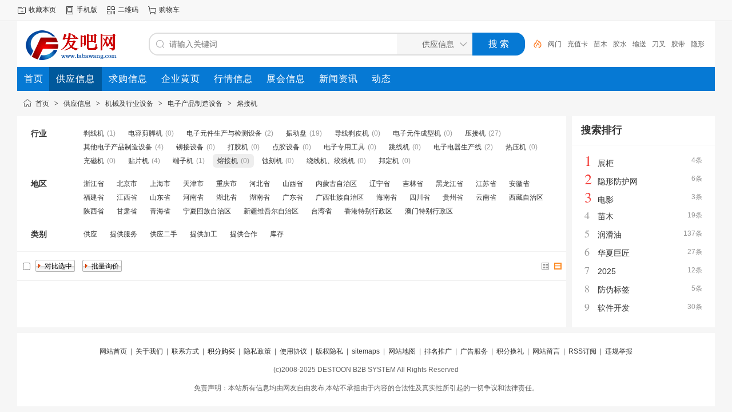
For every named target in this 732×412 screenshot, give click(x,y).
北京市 (127, 184)
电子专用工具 (344, 147)
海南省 (386, 197)
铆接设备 (190, 147)
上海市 (160, 184)
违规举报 (618, 351)
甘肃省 (127, 211)
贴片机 (138, 161)
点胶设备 (286, 147)
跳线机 (399, 147)
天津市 (193, 184)
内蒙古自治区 (336, 184)
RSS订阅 (582, 351)
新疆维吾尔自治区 (271, 211)
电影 (606, 199)
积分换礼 (510, 351)
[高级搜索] (533, 44)
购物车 (169, 10)
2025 (607, 271)
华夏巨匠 (614, 253)
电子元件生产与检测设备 (224, 133)
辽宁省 (379, 184)
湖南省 (259, 197)
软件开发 (614, 307)
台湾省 (321, 211)
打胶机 (238, 147)
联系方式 (185, 351)
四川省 (419, 197)
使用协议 (293, 351)
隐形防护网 (618, 181)
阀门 (555, 44)
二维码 (128, 10)
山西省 (293, 184)
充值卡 (577, 44)
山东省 (160, 197)
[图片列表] (545, 266)
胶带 (678, 44)
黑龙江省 (449, 184)
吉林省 (413, 184)
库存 (277, 234)
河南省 (193, 197)
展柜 (606, 163)
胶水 (620, 44)
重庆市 (226, 184)
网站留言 (546, 351)
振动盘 (296, 133)
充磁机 (93, 161)
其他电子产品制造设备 (117, 147)
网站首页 (113, 351)
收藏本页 (42, 10)
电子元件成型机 (417, 133)
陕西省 (93, 211)
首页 (42, 104)
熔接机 (247, 104)
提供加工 (203, 234)
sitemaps (366, 351)
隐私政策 (257, 351)
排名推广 (438, 351)
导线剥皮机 (352, 133)
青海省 (160, 211)
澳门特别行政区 (429, 211)
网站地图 (402, 351)
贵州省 (453, 197)
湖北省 (226, 197)
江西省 (127, 197)
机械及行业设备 (129, 104)
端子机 (183, 161)
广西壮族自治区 (340, 197)
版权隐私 (329, 351)
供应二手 (163, 234)
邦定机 (389, 161)
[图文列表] (558, 266)
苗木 (600, 44)
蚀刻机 (272, 161)
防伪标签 (614, 289)
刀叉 (659, 44)
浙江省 (93, 184)
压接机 (475, 133)
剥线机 (93, 133)
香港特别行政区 (368, 211)
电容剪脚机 (145, 133)
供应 (90, 234)
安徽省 (519, 184)
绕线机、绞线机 (331, 161)
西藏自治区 (526, 197)
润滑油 (610, 234)
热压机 (516, 147)
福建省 (93, 197)
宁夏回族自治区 (207, 211)
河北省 (259, 184)
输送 (639, 44)
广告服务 (474, 351)
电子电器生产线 (457, 147)
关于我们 (149, 351)
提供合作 (243, 234)
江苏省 (486, 184)
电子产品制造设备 (195, 104)
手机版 (87, 10)
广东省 (293, 197)
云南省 (486, 197)
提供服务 (123, 234)
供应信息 (77, 104)
